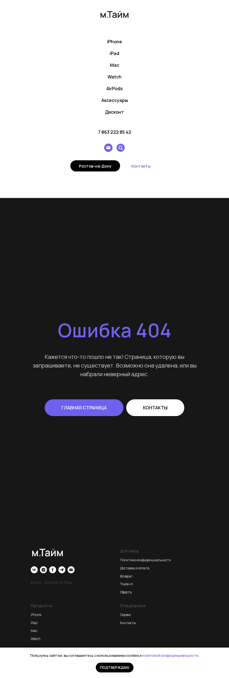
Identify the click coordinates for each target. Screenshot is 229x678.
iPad (114, 53)
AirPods (114, 88)
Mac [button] (114, 65)
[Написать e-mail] (108, 148)
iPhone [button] (114, 42)
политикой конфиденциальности (170, 655)
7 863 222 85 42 (114, 132)
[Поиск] (120, 148)
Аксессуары (114, 100)
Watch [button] (114, 77)
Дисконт (114, 112)
